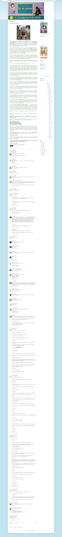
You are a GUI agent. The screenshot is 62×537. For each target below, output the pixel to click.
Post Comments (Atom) (16, 523)
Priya (12, 293)
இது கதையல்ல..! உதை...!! (50, 130)
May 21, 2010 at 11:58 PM (15, 213)
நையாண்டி (42, 152)
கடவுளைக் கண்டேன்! (50, 114)
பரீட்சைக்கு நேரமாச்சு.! (50, 113)
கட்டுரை (12, 148)
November (50, 96)
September (50, 98)
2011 (48, 92)
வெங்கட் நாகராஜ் (14, 502)
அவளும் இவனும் (49, 121)
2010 (48, 93)
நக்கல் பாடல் (42, 151)
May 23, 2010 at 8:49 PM (15, 500)
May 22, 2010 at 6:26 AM (15, 248)
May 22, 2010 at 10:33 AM (15, 259)
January (50, 138)
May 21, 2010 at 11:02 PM (15, 190)
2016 (48, 86)
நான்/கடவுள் (26, 41)
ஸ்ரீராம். (13, 251)
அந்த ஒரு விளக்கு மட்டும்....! (49, 111)
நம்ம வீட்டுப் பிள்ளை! (49, 128)
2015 (48, 87)
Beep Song (42, 142)
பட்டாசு (12, 315)
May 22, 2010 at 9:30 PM (15, 312)
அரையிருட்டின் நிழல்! (50, 105)
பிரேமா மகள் (13, 281)
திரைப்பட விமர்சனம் (43, 149)
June (49, 102)
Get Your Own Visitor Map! (46, 76)
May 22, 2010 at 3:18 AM (15, 233)
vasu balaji (13, 188)
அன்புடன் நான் (13, 515)
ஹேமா (12, 240)
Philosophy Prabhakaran (15, 268)
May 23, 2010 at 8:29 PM (15, 372)
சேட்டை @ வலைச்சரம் (50, 126)
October (50, 97)
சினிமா (42, 148)
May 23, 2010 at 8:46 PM (15, 486)
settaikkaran (43, 65)
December (50, 94)
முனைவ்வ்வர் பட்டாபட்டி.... (15, 245)
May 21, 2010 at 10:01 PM (15, 163)
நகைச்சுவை (42, 150)
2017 (48, 85)
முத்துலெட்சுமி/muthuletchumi (16, 180)
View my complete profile (43, 66)
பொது (41, 155)
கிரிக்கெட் (42, 147)
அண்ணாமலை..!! (14, 273)
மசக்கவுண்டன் (13, 303)
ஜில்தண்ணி (13, 152)
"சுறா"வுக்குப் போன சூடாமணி (50, 133)
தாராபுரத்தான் (13, 298)
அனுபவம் (42, 144)
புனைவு (42, 153)
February (50, 137)
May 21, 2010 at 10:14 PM (15, 173)
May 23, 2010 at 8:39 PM (15, 432)
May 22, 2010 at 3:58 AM (15, 238)
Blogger (35, 530)
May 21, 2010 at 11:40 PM (15, 205)
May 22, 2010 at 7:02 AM (15, 253)
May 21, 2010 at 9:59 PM (15, 156)
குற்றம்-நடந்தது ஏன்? (50, 106)
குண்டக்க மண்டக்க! (50, 116)
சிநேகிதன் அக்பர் (14, 262)
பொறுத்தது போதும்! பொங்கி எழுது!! (49, 119)
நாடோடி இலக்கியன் (14, 193)
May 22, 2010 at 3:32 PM (15, 286)
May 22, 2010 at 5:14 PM (15, 300)
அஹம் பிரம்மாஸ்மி (12, 41)
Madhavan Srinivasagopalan (16, 507)
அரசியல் (42, 143)
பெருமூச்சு (42, 154)
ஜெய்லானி (13, 175)
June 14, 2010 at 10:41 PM (15, 518)
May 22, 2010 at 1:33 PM (15, 266)
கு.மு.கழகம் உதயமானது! (50, 108)
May (49, 103)
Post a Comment (13, 520)
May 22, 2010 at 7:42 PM (15, 305)
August (50, 100)
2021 (48, 84)
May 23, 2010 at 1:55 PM (15, 325)
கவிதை (42, 146)
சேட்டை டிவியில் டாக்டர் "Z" (50, 123)
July (49, 101)
